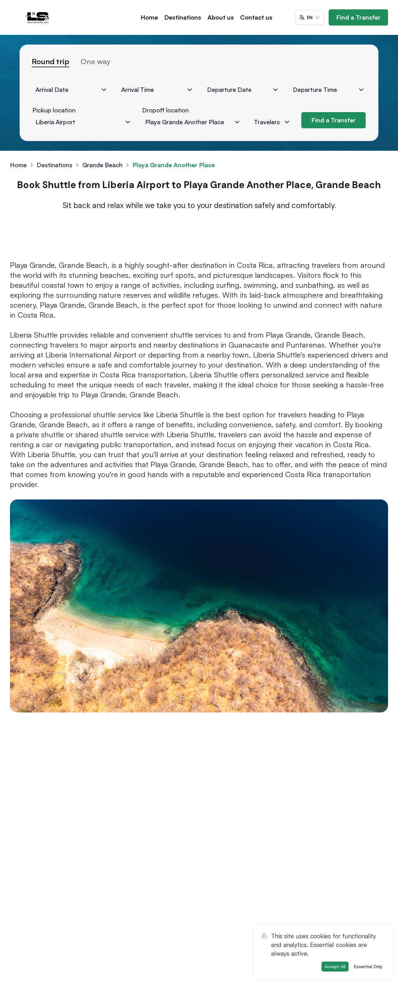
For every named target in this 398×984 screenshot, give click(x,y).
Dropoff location (165, 110)
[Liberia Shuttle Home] (37, 17)
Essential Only (368, 966)
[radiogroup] (199, 64)
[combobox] (310, 17)
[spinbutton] (274, 122)
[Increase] (287, 122)
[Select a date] (104, 89)
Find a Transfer (358, 17)
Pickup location (54, 110)
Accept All (335, 966)
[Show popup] (128, 122)
